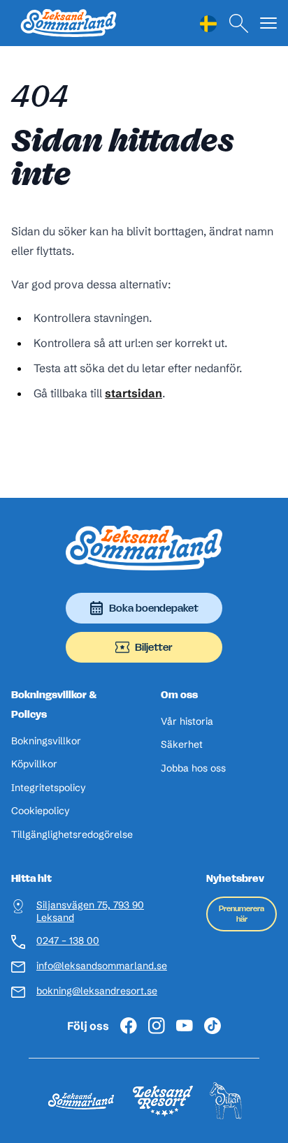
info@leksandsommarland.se (101, 966)
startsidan (133, 393)
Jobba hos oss (193, 768)
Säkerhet (182, 745)
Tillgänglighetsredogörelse (72, 835)
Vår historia (187, 722)
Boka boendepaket (154, 607)
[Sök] (239, 23)
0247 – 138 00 (67, 941)
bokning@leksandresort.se (96, 991)
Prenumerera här (241, 914)
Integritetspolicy (48, 788)
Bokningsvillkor (46, 741)
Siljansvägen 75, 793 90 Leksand (90, 911)
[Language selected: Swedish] (208, 23)
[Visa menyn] (268, 23)
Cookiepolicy (40, 811)
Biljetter (154, 647)
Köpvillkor (34, 764)
